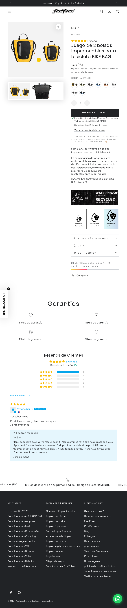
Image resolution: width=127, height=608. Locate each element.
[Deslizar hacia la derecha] (116, 3)
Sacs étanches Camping (22, 536)
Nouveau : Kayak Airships (60, 511)
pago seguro (91, 546)
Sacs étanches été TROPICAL (25, 516)
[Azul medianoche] (82, 92)
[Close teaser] (8, 288)
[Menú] (9, 11)
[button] (101, 11)
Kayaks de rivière (56, 541)
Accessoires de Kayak (58, 536)
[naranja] (106, 84)
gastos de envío (99, 68)
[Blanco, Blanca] (114, 84)
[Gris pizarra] (74, 92)
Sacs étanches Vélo (19, 546)
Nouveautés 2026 (18, 511)
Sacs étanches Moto (19, 526)
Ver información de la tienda (89, 129)
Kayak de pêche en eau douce (63, 546)
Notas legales (92, 561)
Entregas (89, 536)
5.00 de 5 (71, 361)
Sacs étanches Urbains (21, 561)
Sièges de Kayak (55, 561)
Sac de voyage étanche (21, 541)
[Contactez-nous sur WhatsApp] (117, 598)
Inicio (74, 28)
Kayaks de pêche (56, 516)
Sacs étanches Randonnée (23, 531)
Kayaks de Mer (54, 551)
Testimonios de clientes (97, 576)
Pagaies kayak (54, 556)
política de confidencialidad (100, 566)
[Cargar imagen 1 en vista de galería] (19, 91)
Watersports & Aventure (22, 566)
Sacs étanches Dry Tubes (60, 566)
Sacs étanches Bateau (21, 551)
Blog (86, 531)
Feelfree (19, 601)
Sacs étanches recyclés (21, 521)
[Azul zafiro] (98, 84)
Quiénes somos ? (94, 511)
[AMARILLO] (74, 84)
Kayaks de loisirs (55, 521)
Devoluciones (92, 541)
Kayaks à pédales (56, 526)
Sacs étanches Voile (19, 556)
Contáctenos (91, 526)
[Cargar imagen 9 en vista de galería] (42, 91)
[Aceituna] (82, 84)
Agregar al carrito (95, 112)
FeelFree (75, 35)
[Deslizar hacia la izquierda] (10, 3)
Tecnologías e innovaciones (100, 571)
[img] (18, 404)
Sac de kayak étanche (59, 531)
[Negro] (90, 84)
